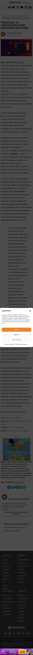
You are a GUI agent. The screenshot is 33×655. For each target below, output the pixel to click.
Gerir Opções (16, 340)
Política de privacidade (21, 344)
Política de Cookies (10, 344)
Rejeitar (16, 335)
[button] (30, 311)
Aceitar (16, 330)
